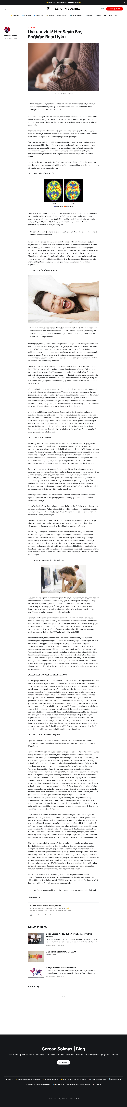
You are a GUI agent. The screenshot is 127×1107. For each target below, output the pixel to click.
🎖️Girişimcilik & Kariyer (50, 1079)
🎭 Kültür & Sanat (58, 1084)
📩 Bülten (98, 15)
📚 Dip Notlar (97, 1084)
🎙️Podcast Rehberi (115, 1079)
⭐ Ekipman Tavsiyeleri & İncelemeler (28, 1079)
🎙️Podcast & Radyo (75, 15)
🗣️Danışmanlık (38, 15)
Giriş (102, 9)
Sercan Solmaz (10, 36)
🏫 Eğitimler (50, 15)
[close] (124, 2)
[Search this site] (4, 8)
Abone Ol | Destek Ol (114, 9)
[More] (115, 15)
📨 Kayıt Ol (9, 1079)
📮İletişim (89, 15)
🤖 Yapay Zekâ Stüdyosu (97, 1079)
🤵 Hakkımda (14, 15)
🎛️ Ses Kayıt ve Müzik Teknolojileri (78, 1084)
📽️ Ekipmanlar (61, 15)
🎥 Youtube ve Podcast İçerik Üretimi (38, 1084)
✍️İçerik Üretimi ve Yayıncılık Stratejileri (73, 1079)
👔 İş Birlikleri (26, 15)
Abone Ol (65, 1062)
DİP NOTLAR (31, 27)
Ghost (77, 1099)
